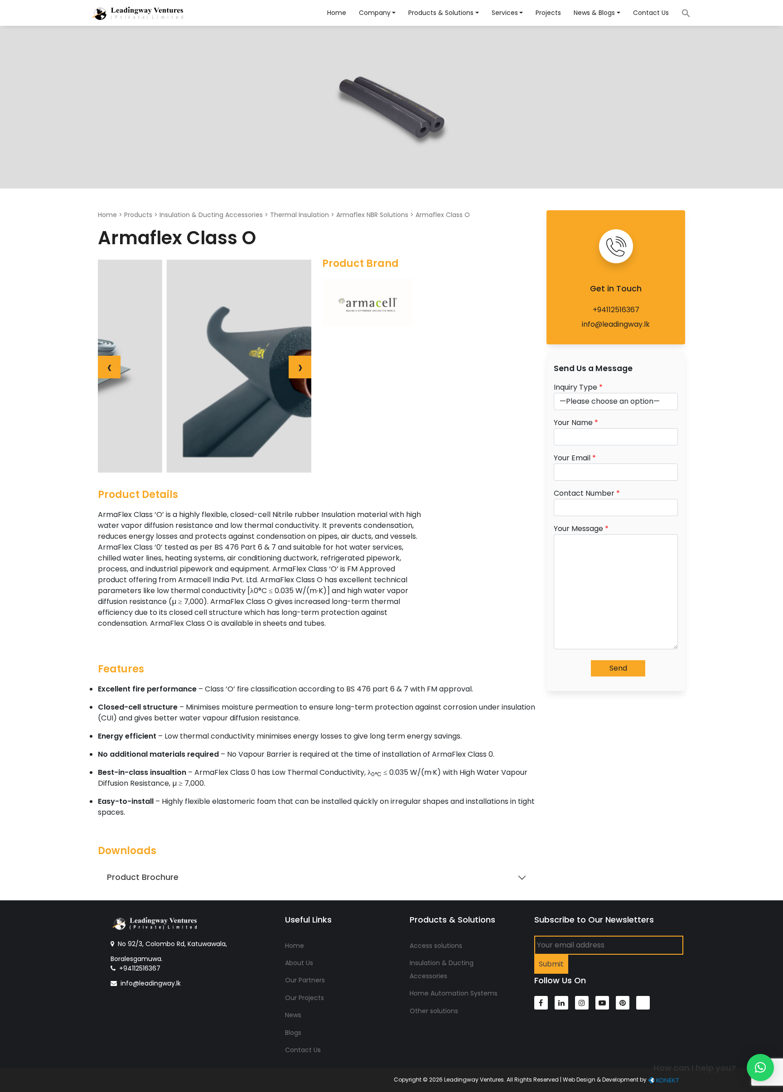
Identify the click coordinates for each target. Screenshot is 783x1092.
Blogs (293, 1032)
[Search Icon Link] (681, 12)
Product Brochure (143, 877)
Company (375, 12)
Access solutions (436, 945)
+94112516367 (616, 309)
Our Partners (305, 980)
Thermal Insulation (299, 214)
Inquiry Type (578, 387)
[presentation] (109, 367)
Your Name (576, 422)
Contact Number (587, 493)
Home (336, 12)
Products (138, 214)
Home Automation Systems (454, 993)
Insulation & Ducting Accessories (211, 214)
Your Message (581, 528)
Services (505, 12)
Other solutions (434, 1010)
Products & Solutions (441, 12)
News (293, 1015)
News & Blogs (594, 12)
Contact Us (651, 12)
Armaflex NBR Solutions (372, 214)
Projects (548, 12)
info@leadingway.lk (616, 324)
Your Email (575, 458)
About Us (299, 962)
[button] (760, 1067)
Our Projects (304, 997)
